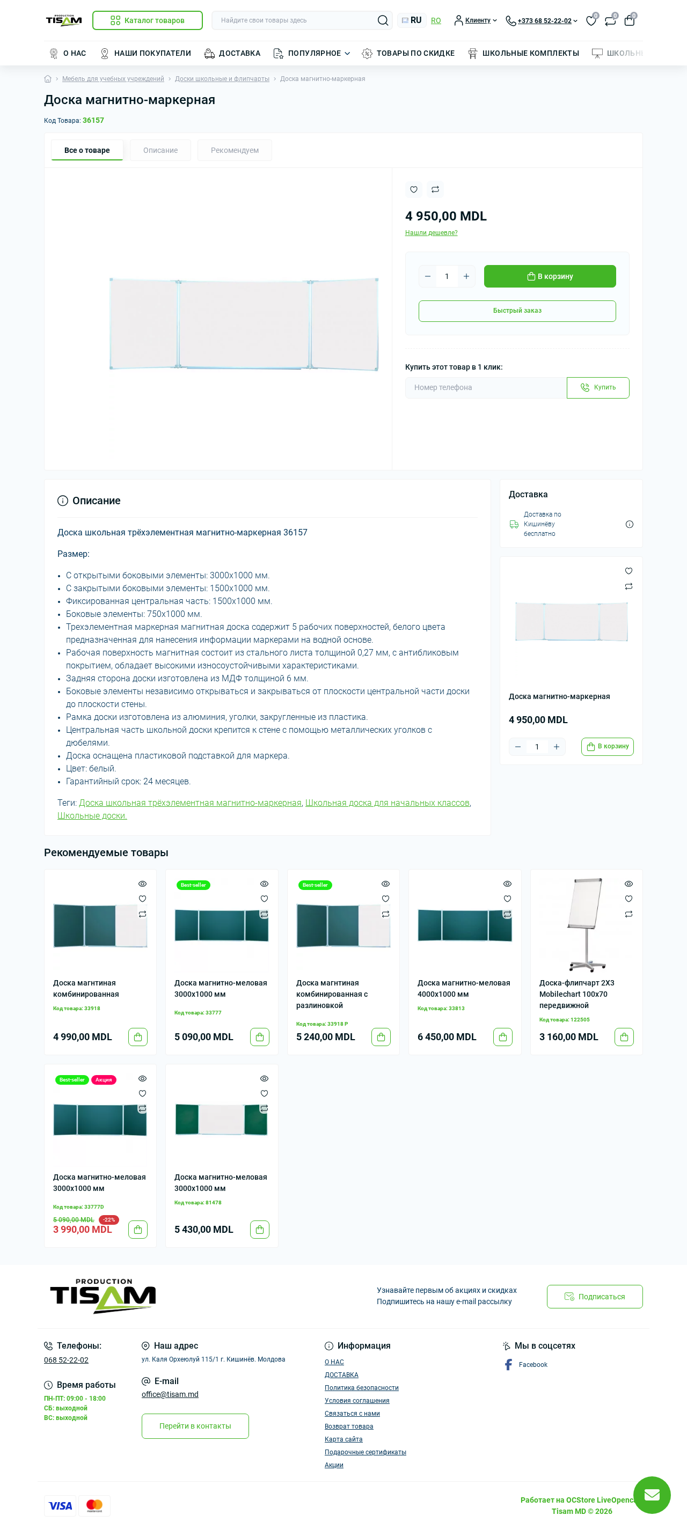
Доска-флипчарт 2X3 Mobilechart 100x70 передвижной (577, 994)
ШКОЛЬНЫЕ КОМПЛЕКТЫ (531, 53)
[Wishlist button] (413, 189)
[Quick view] (142, 883)
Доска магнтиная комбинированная (86, 988)
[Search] (383, 20)
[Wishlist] (142, 898)
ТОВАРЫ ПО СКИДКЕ (416, 53)
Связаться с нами (352, 1413)
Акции (334, 1465)
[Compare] (142, 913)
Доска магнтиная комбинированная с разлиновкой (332, 994)
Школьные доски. (92, 816)
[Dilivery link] (629, 524)
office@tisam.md (170, 1394)
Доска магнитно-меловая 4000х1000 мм (464, 988)
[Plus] (466, 276)
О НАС (74, 53)
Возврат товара (349, 1426)
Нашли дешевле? (431, 233)
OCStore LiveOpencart (604, 1500)
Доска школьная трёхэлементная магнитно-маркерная (190, 803)
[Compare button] (435, 189)
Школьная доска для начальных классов (387, 803)
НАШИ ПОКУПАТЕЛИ (152, 53)
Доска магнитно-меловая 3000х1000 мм (220, 988)
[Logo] (64, 20)
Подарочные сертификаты (365, 1452)
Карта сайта (344, 1439)
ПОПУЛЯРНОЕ (314, 53)
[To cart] (138, 1037)
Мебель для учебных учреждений (113, 79)
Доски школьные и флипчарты (222, 79)
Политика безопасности (362, 1388)
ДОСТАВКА (239, 53)
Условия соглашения (357, 1400)
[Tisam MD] (190, 1296)
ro (436, 20)
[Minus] (427, 276)
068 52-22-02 (66, 1360)
